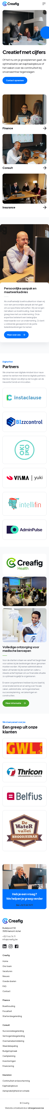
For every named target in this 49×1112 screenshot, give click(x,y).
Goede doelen (9, 981)
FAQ (4, 986)
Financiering (8, 1066)
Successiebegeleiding (13, 1031)
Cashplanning (9, 1056)
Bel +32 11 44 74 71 (24, 905)
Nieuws (6, 976)
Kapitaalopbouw (10, 1085)
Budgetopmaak (10, 1051)
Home (5, 961)
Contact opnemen (15, 80)
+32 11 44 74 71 (9, 936)
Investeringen (9, 1061)
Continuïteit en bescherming (16, 1080)
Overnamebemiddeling (13, 1041)
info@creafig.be (10, 939)
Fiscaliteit (7, 1011)
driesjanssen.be (36, 1108)
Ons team (7, 966)
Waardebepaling (10, 1046)
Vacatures (7, 971)
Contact (6, 991)
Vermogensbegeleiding (14, 1036)
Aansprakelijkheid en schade (16, 1090)
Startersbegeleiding (12, 1016)
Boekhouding (9, 1006)
